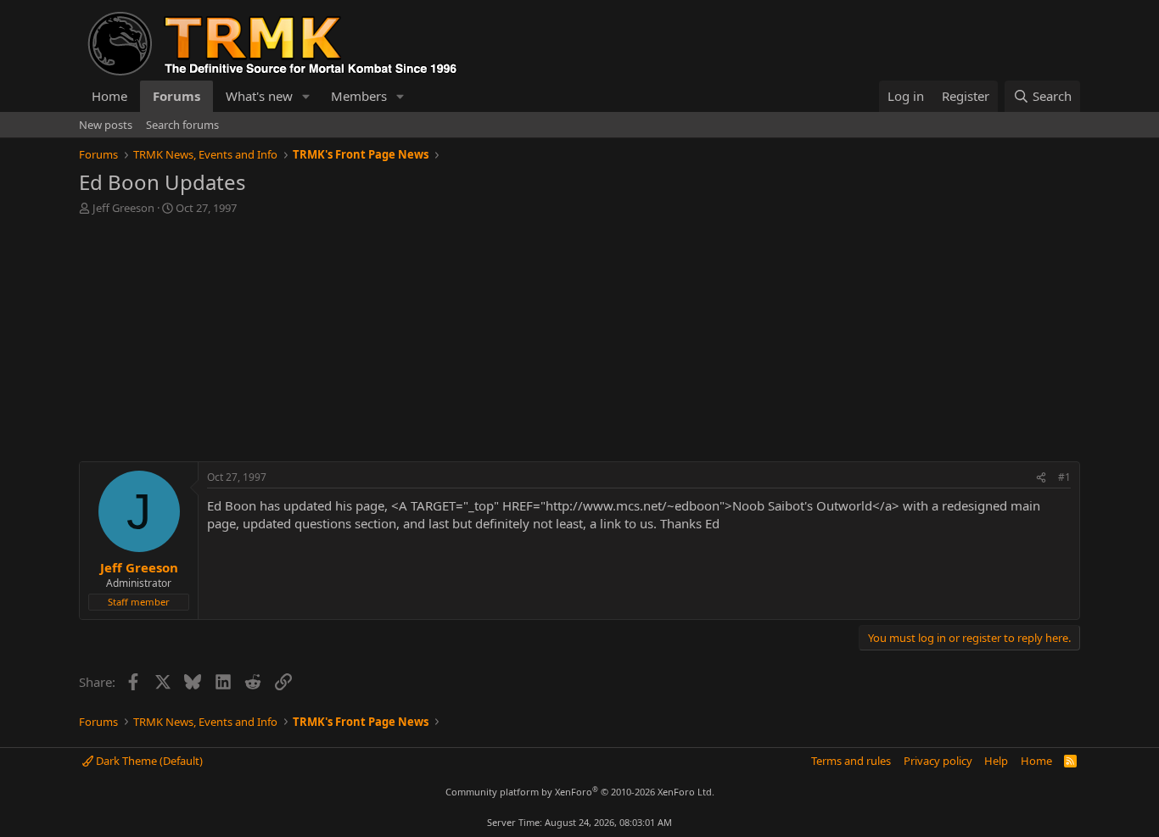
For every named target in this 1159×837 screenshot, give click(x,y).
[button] (306, 96)
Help (996, 760)
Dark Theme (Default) (148, 760)
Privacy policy (938, 760)
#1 (1064, 477)
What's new (259, 95)
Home (109, 95)
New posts (105, 124)
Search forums (182, 124)
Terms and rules (851, 760)
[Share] (1041, 478)
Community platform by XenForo (579, 791)
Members (359, 95)
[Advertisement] (579, 342)
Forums (176, 95)
